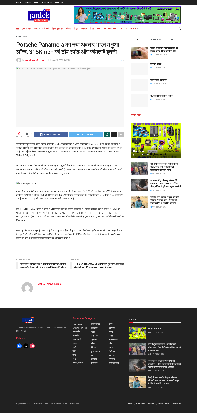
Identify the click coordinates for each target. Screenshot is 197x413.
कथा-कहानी (77, 339)
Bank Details (47, 2)
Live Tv (123, 28)
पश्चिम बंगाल (95, 324)
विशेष (92, 28)
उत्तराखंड (76, 335)
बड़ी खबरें (94, 328)
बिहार (93, 332)
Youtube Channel (106, 28)
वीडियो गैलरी (113, 339)
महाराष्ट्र (94, 339)
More (133, 28)
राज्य (36, 28)
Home (18, 2)
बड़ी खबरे (45, 28)
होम (17, 28)
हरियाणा (112, 359)
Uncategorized (80, 328)
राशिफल (112, 328)
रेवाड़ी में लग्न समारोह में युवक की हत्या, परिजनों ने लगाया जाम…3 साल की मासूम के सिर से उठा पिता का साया (164, 200)
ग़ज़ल (74, 355)
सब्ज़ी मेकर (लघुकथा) (158, 80)
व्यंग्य (110, 343)
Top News (77, 324)
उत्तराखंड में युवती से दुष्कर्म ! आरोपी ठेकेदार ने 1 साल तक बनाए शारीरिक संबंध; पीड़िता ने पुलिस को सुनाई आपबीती (165, 183)
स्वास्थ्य (112, 355)
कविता (75, 343)
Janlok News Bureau (34, 60)
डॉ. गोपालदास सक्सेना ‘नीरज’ (161, 96)
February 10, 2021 (55, 60)
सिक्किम (112, 351)
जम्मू (74, 359)
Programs (37, 2)
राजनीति (84, 28)
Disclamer (27, 2)
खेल (74, 351)
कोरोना (68, 28)
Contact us (58, 2)
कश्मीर (75, 347)
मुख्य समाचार (26, 28)
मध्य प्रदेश (94, 336)
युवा (92, 355)
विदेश (76, 28)
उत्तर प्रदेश (76, 331)
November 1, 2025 (141, 155)
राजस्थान (94, 363)
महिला (93, 343)
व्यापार (111, 347)
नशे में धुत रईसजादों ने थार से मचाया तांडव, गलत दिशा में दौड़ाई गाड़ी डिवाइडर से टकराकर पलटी (164, 167)
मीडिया (93, 347)
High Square (139, 151)
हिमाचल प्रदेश (155, 64)
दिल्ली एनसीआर (57, 28)
